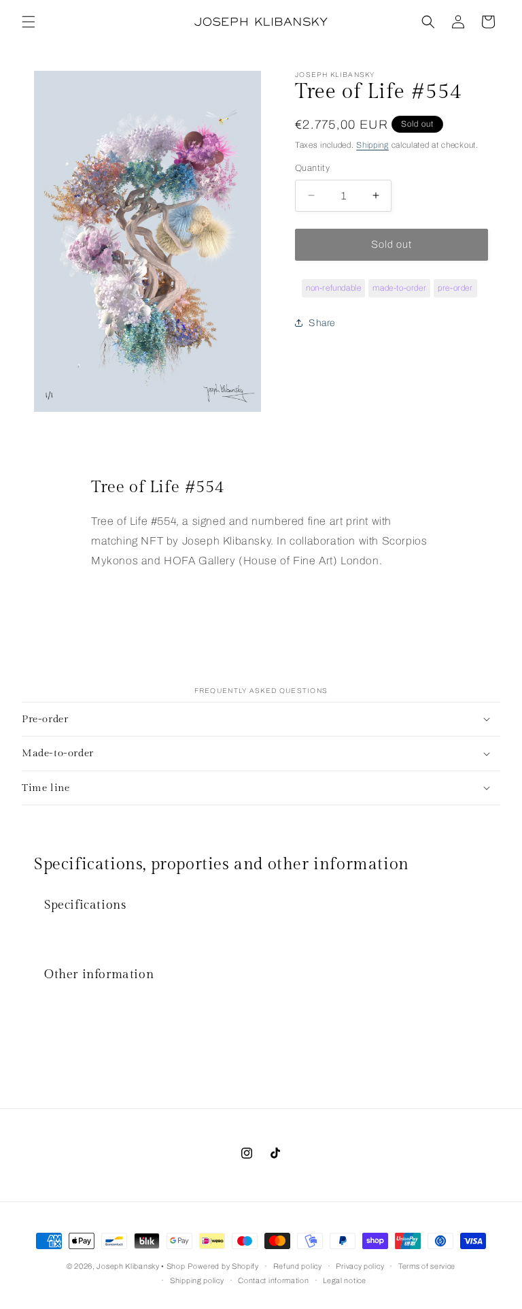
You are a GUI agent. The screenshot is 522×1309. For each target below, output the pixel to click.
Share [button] (322, 323)
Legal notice (344, 1280)
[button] (29, 22)
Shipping (372, 145)
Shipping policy (197, 1280)
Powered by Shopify (223, 1266)
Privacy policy (360, 1266)
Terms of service (426, 1266)
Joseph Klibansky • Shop (141, 1266)
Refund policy (297, 1266)
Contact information (273, 1280)
